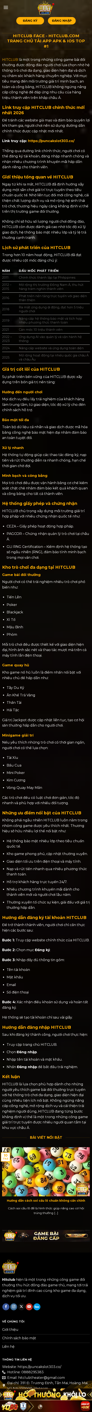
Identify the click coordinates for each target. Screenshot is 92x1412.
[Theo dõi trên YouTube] (29, 1307)
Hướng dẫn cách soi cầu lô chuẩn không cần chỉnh (46, 1200)
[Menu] (5, 7)
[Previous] (3, 1184)
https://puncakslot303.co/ (51, 141)
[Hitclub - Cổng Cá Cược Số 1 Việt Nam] (46, 7)
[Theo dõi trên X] (21, 1307)
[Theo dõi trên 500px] (36, 1307)
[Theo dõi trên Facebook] (5, 1307)
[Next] (89, 1184)
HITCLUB (10, 60)
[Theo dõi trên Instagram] (13, 1307)
